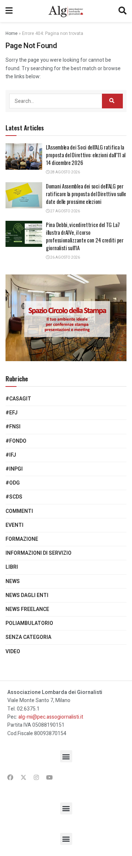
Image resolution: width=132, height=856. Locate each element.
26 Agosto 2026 (65, 257)
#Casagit (18, 399)
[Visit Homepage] (65, 11)
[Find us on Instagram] (36, 777)
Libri (12, 567)
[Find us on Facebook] (10, 777)
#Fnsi (13, 427)
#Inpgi (14, 469)
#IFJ (11, 455)
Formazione (22, 539)
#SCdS (14, 497)
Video (13, 651)
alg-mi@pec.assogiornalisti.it (50, 717)
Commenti (19, 511)
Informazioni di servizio (39, 553)
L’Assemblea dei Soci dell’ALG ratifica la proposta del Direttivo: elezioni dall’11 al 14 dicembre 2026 (85, 154)
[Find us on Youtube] (49, 777)
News (13, 581)
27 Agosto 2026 (65, 211)
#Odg (13, 483)
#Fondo (16, 441)
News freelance (27, 609)
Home (12, 33)
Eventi (14, 525)
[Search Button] (122, 11)
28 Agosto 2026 (65, 172)
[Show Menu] (9, 11)
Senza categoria (28, 637)
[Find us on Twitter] (23, 777)
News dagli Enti (27, 595)
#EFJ (12, 413)
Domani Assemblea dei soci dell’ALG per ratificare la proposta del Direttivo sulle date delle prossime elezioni (86, 193)
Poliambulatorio (29, 623)
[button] (66, 756)
